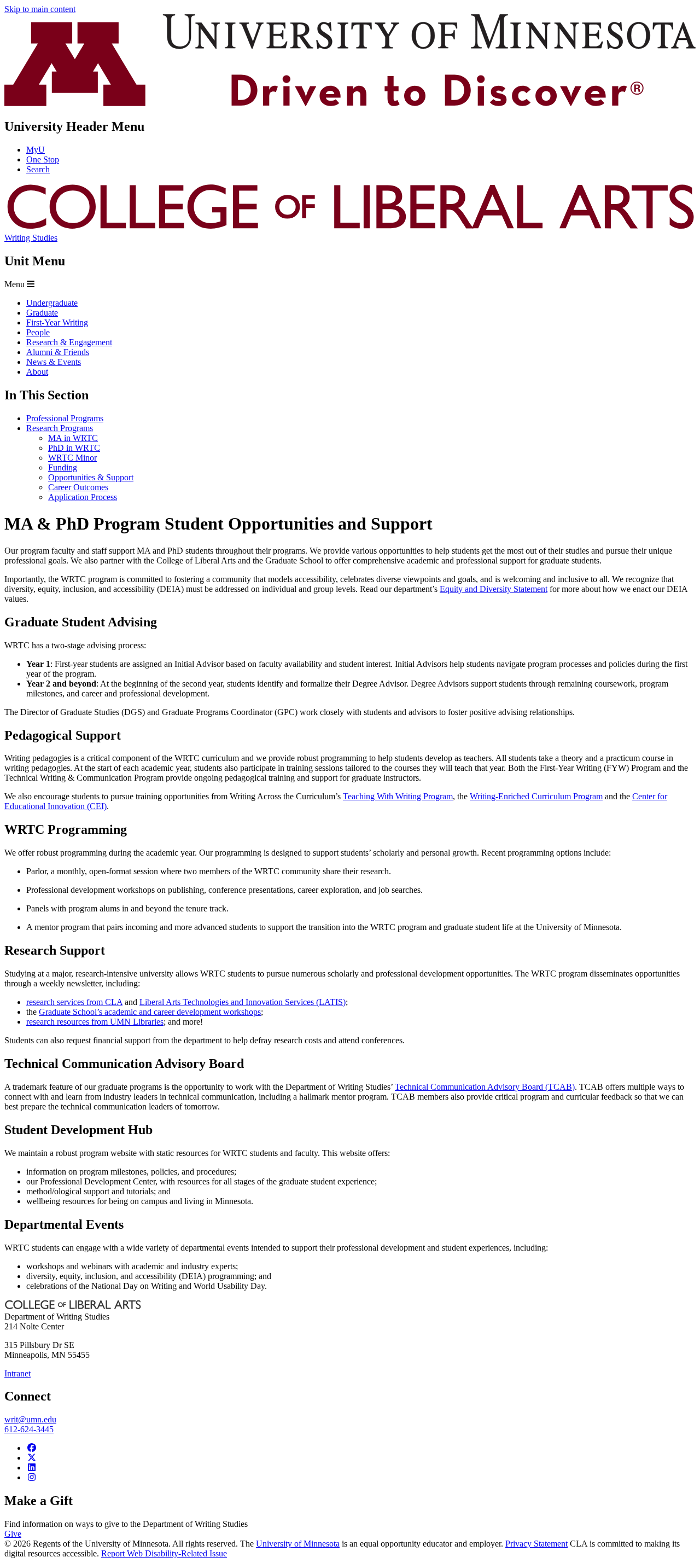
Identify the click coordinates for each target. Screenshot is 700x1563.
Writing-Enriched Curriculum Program (536, 796)
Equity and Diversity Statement (493, 589)
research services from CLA (74, 1002)
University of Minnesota (298, 1543)
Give (12, 1533)
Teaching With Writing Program (398, 796)
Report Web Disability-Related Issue (164, 1553)
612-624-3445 (29, 1429)
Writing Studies (30, 237)
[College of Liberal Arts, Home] (350, 228)
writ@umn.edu (30, 1419)
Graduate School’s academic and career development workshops (150, 1011)
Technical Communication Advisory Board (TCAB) (485, 1086)
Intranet (17, 1373)
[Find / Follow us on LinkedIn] (31, 1467)
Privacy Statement (536, 1543)
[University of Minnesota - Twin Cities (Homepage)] (350, 103)
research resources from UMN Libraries (95, 1021)
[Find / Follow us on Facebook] (31, 1447)
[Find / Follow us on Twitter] (31, 1457)
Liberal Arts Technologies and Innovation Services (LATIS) (242, 1002)
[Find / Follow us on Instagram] (31, 1477)
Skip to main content (39, 9)
